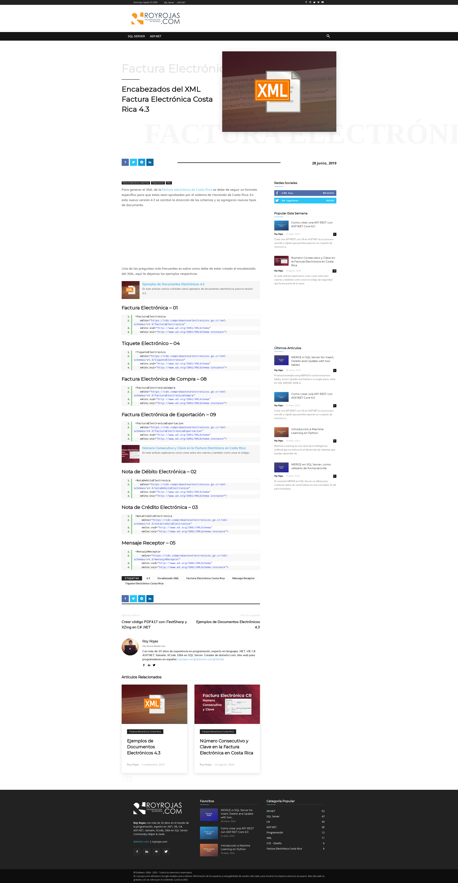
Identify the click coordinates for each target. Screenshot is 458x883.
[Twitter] (166, 851)
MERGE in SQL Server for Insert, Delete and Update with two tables (312, 361)
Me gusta (328, 193)
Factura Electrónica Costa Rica (209, 68)
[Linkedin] (146, 851)
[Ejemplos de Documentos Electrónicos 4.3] (154, 704)
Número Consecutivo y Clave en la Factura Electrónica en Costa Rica (194, 448)
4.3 (148, 578)
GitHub (219, 659)
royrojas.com (186, 659)
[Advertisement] (260, 18)
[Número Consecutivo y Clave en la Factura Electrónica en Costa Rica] (227, 704)
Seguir (330, 200)
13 (334, 271)
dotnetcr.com (204, 659)
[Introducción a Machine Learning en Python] (281, 432)
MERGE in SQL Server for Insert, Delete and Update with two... (237, 814)
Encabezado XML (168, 578)
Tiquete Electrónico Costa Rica (144, 583)
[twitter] (154, 664)
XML (169, 183)
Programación (158, 183)
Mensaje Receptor (243, 578)
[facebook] (143, 664)
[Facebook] (137, 851)
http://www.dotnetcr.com (153, 646)
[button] (328, 36)
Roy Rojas (150, 641)
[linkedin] (149, 664)
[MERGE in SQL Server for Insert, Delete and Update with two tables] (281, 360)
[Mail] (156, 851)
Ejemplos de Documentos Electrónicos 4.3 (173, 284)
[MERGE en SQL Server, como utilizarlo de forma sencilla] (281, 467)
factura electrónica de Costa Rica (187, 190)
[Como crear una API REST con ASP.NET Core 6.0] (281, 225)
